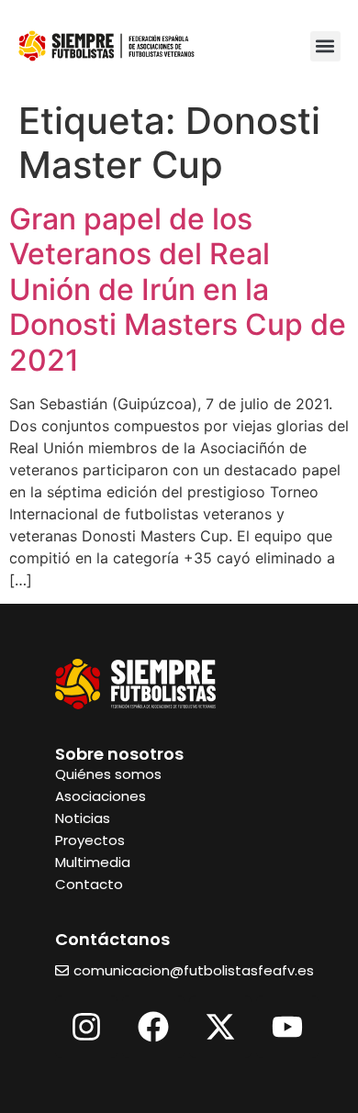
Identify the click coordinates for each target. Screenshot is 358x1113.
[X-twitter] (220, 1027)
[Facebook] (153, 1027)
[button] (325, 46)
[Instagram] (86, 1027)
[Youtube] (287, 1027)
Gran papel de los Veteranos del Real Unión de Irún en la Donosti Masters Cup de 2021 (177, 289)
